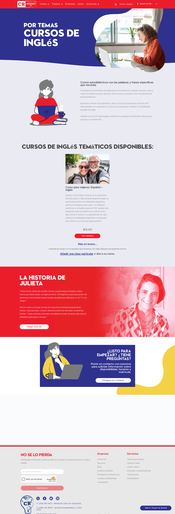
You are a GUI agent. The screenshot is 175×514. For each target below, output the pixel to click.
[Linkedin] (57, 498)
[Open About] (98, 4)
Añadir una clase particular (76, 254)
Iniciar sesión (126, 4)
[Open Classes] (48, 4)
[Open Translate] (62, 4)
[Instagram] (38, 498)
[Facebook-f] (44, 498)
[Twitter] (51, 498)
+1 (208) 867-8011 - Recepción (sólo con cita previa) (58, 503)
